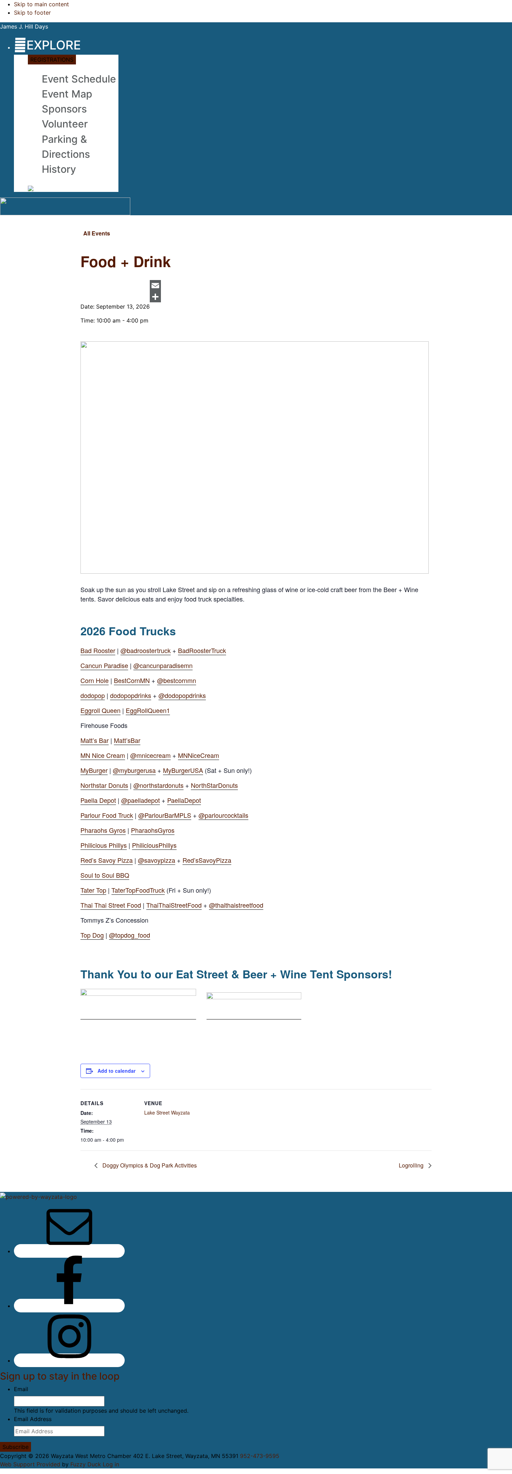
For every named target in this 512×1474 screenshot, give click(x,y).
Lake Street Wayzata (167, 1112)
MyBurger (94, 770)
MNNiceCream (198, 755)
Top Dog (92, 934)
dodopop (92, 695)
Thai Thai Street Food (110, 904)
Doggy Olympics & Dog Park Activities (149, 1165)
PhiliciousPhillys (154, 845)
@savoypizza (156, 859)
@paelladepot (140, 800)
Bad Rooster (97, 650)
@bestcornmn (176, 680)
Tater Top (93, 889)
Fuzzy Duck (85, 1464)
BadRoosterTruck (202, 650)
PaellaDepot (184, 800)
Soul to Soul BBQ (104, 874)
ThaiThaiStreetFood (174, 904)
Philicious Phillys (103, 845)
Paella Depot (98, 800)
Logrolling (412, 1165)
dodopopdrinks (130, 695)
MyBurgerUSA (183, 770)
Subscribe (15, 1446)
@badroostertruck (146, 650)
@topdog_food (129, 934)
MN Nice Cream (102, 755)
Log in (111, 1464)
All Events (96, 233)
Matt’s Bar (94, 740)
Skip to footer (32, 12)
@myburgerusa (134, 770)
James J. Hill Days (24, 26)
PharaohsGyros (152, 830)
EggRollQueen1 (148, 710)
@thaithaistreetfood (236, 904)
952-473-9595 (259, 1455)
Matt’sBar (127, 740)
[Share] (155, 296)
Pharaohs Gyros (103, 830)
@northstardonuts (158, 785)
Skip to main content (41, 4)
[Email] (155, 285)
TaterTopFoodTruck (138, 889)
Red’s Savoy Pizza (106, 859)
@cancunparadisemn (163, 665)
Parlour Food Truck (106, 815)
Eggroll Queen (100, 710)
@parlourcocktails (223, 815)
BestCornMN (132, 680)
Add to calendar (116, 1070)
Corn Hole (94, 680)
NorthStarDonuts (214, 785)
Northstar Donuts (104, 785)
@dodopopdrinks (182, 695)
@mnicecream (150, 755)
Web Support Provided (30, 1464)
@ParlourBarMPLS (164, 815)
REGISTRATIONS (51, 59)
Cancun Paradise (104, 665)
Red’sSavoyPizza (207, 859)
